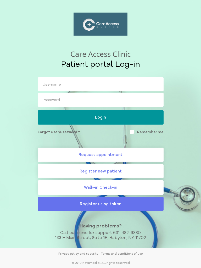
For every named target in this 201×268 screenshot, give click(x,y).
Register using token (100, 203)
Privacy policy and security (78, 253)
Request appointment (100, 154)
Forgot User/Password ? (59, 132)
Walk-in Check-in (100, 187)
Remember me (150, 132)
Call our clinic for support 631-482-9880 (100, 232)
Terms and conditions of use (122, 253)
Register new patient (101, 171)
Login (100, 117)
